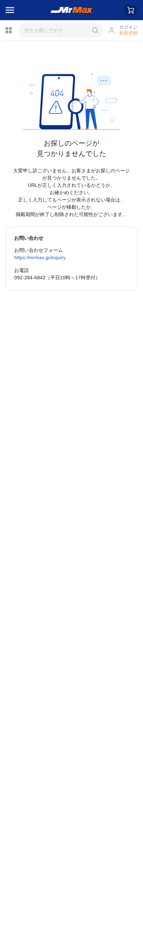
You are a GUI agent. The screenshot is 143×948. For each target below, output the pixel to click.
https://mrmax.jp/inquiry (40, 257)
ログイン (128, 27)
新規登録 (128, 32)
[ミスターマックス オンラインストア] (72, 10)
